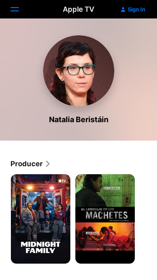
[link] (30, 163)
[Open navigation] (19, 9)
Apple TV (78, 9)
